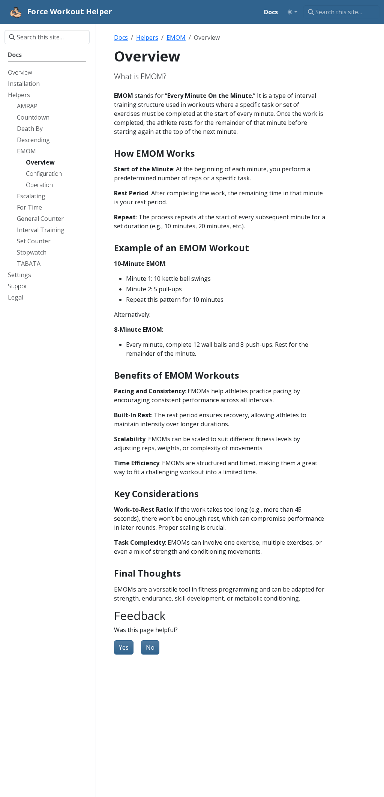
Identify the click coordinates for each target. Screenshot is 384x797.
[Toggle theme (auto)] (292, 11)
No (150, 647)
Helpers (147, 37)
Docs (121, 37)
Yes (124, 647)
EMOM (176, 37)
